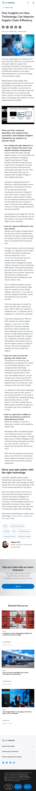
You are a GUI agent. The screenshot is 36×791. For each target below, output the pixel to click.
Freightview (16, 324)
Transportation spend (24, 531)
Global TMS (6, 531)
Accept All (18, 787)
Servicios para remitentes (10, 751)
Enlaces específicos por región (11, 757)
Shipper (5, 526)
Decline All (28, 787)
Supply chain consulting (24, 536)
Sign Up (18, 586)
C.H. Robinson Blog (8, 7)
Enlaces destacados (8, 746)
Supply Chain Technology (17, 526)
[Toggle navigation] (33, 2)
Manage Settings (8, 787)
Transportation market (9, 536)
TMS (14, 531)
